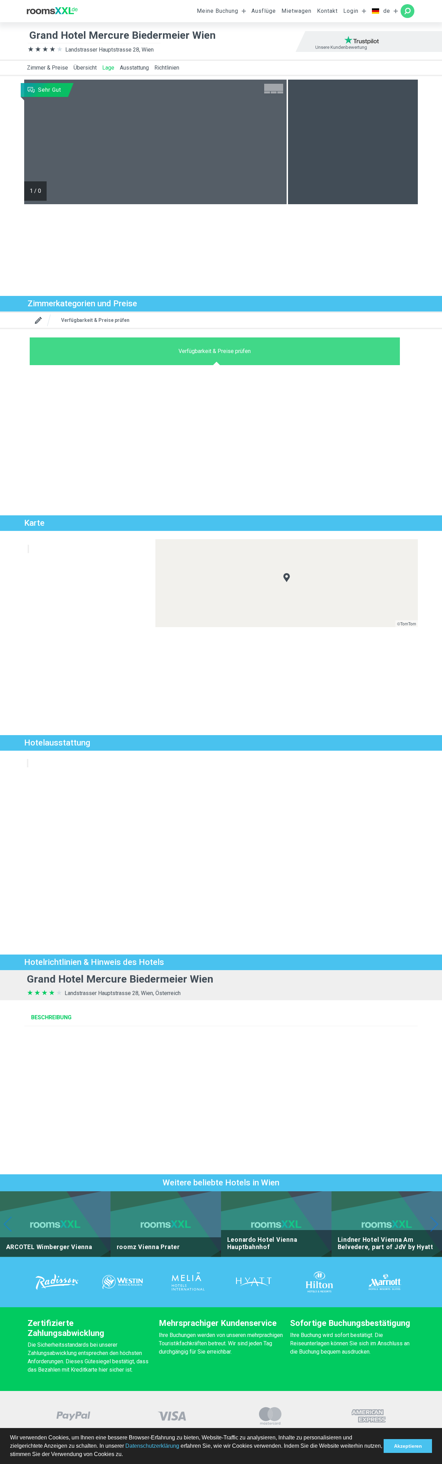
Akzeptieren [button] (408, 1446)
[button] (125, 1455)
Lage (108, 67)
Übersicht (85, 67)
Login (350, 11)
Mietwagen (296, 11)
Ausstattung (134, 67)
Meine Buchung (217, 11)
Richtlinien (166, 67)
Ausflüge (263, 11)
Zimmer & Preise (47, 67)
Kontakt (327, 11)
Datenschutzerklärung (152, 1446)
